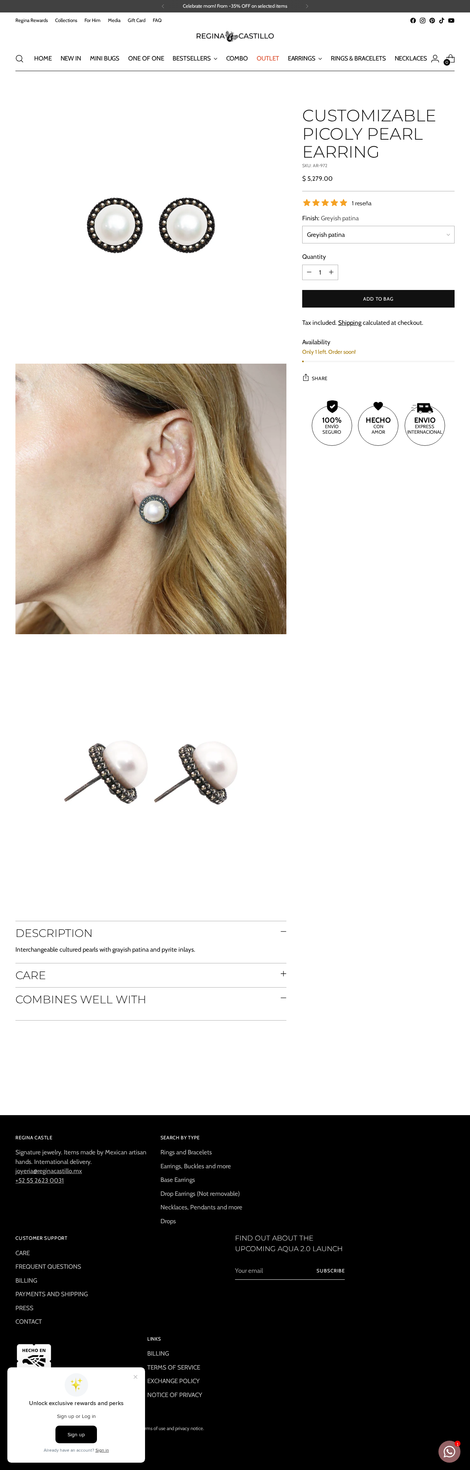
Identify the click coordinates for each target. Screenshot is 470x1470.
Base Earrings (177, 1179)
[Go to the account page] (435, 58)
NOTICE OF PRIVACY (174, 1395)
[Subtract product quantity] (309, 272)
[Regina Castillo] (235, 36)
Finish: (330, 217)
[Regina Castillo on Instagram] (422, 20)
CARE (22, 1253)
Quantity (314, 256)
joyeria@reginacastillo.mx (48, 1171)
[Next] (307, 6)
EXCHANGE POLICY (173, 1381)
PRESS (24, 1308)
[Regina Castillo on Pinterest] (432, 20)
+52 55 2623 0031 (39, 1180)
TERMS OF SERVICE (173, 1367)
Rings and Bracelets (186, 1152)
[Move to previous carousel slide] (431, 1090)
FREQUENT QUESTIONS (48, 1266)
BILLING (26, 1280)
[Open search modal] (19, 58)
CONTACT (28, 1321)
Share (320, 378)
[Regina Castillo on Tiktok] (441, 20)
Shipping (349, 322)
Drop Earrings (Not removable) (200, 1193)
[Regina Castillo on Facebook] (413, 20)
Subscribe (331, 1271)
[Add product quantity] (331, 272)
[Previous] (163, 6)
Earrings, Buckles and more (195, 1166)
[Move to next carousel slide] (448, 1090)
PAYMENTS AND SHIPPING (51, 1294)
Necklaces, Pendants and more (201, 1207)
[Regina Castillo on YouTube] (451, 20)
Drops (168, 1221)
